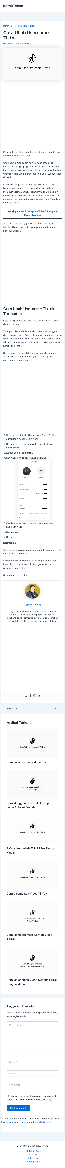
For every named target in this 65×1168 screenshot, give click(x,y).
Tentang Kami (32, 1161)
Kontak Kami (32, 1158)
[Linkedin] (38, 695)
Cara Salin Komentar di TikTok (26, 762)
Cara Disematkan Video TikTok (27, 893)
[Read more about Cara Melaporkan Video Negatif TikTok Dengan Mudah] (32, 961)
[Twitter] (26, 695)
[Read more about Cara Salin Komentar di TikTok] (32, 743)
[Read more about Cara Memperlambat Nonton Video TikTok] (32, 916)
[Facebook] (30, 695)
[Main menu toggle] (59, 6)
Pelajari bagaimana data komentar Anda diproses (26, 1122)
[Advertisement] (32, 116)
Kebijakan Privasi (32, 1151)
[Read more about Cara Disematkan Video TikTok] (32, 874)
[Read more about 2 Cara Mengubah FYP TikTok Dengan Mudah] (32, 829)
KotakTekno (13, 6)
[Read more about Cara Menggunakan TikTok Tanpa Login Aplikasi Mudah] (32, 784)
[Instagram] (34, 695)
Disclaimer (32, 1154)
